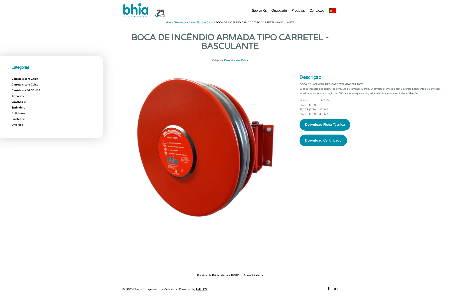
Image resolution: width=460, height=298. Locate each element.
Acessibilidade (253, 275)
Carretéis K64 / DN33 (26, 90)
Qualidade (279, 11)
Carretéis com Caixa (25, 85)
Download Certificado (323, 140)
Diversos (17, 125)
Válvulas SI (19, 102)
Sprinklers (18, 108)
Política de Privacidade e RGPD (218, 275)
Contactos (316, 11)
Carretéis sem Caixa (201, 22)
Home (169, 22)
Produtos (298, 11)
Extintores (18, 113)
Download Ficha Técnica (325, 124)
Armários (18, 96)
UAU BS (201, 289)
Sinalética (18, 119)
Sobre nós (259, 11)
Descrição (310, 77)
